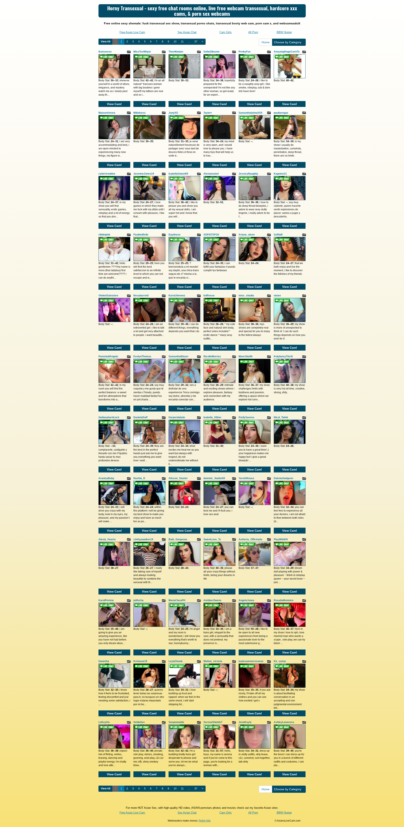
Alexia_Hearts (107, 539)
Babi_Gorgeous (178, 539)
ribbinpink (104, 234)
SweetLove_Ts (212, 539)
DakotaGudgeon (283, 478)
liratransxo (105, 51)
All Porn (253, 32)
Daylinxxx (175, 234)
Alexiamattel (211, 173)
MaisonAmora (106, 112)
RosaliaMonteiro (283, 600)
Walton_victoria (212, 661)
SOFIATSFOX (211, 234)
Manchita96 (245, 356)
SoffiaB (278, 234)
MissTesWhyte (142, 51)
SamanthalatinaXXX (250, 112)
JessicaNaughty (248, 173)
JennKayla (245, 722)
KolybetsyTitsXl (283, 356)
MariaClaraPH (177, 600)
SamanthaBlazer (179, 356)
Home (266, 42)
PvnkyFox (245, 51)
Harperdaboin (177, 417)
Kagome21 (280, 173)
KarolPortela (106, 600)
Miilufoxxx (139, 112)
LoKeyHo (104, 722)
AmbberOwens (212, 600)
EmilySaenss (246, 417)
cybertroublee (106, 173)
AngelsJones (246, 600)
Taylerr (207, 112)
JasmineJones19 (143, 173)
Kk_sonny (280, 661)
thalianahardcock (108, 417)
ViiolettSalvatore (108, 295)
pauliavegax (281, 112)
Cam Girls (225, 32)
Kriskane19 (140, 661)
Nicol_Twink (281, 417)
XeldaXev (139, 722)
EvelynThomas (142, 356)
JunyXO (173, 112)
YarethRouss (246, 478)
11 (182, 41)
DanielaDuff (140, 417)
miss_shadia (246, 295)
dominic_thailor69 (214, 478)
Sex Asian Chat (187, 32)
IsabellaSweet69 (178, 173)
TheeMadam (176, 51)
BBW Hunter (284, 32)
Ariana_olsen (247, 234)
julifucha (138, 600)
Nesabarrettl (141, 295)
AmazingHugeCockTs (287, 51)
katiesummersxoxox (251, 661)
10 (175, 41)
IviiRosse (209, 295)
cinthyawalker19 (143, 539)
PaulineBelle (140, 234)
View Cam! (114, 104)
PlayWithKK (281, 539)
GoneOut (103, 661)
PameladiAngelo (108, 356)
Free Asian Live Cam (132, 32)
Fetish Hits (205, 820)
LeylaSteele (176, 661)
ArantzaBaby (106, 478)
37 (195, 41)
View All (105, 41)
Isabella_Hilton (212, 417)
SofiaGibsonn (211, 51)
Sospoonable (176, 722)
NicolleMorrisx (212, 356)
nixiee (277, 295)
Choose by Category (288, 42)
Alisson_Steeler (178, 478)
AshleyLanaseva (284, 722)
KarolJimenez (177, 295)
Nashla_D (139, 478)
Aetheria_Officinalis (250, 539)
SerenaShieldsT (212, 722)
